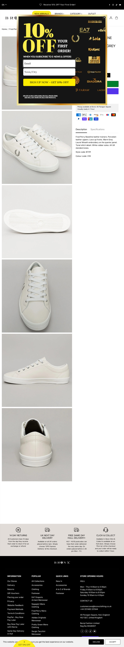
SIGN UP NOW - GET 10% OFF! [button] (49, 82)
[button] (104, 17)
